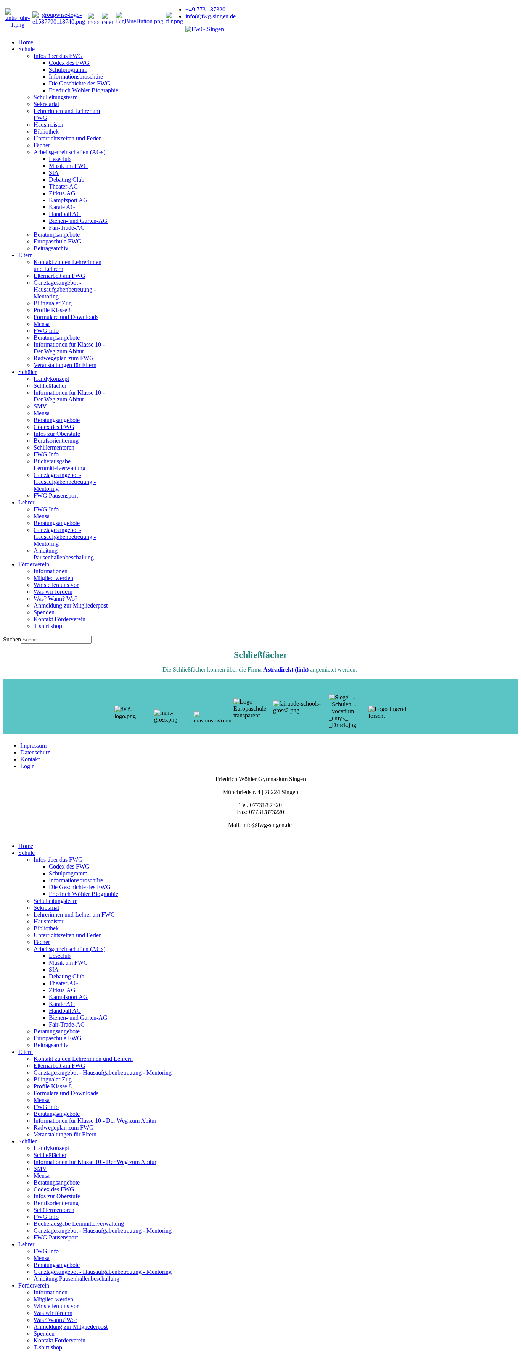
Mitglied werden (53, 578)
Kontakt (30, 759)
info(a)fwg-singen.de (210, 16)
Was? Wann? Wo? (55, 598)
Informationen (51, 571)
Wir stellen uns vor (56, 585)
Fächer (42, 145)
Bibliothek (46, 131)
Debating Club (66, 179)
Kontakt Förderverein (59, 619)
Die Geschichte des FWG (80, 83)
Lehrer (26, 502)
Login (27, 766)
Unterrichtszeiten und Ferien (68, 138)
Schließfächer (50, 385)
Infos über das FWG (58, 56)
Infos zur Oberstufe (57, 433)
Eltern (25, 255)
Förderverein (33, 564)
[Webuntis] (17, 24)
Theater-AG (63, 186)
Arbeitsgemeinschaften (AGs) (69, 152)
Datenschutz (35, 752)
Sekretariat (46, 104)
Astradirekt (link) (286, 669)
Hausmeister (48, 124)
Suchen (12, 639)
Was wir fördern (53, 591)
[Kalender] (107, 18)
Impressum (33, 745)
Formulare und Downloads (66, 317)
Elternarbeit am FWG (59, 275)
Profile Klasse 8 (53, 310)
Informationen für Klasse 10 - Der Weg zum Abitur (69, 348)
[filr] (174, 21)
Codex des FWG (69, 63)
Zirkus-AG (62, 193)
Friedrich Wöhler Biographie (83, 90)
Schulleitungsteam (55, 97)
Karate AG (62, 207)
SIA (54, 172)
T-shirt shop (48, 626)
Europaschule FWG (58, 241)
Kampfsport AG (68, 200)
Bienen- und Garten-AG (78, 221)
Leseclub (60, 159)
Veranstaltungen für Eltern (65, 365)
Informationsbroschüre (76, 76)
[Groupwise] (58, 21)
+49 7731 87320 (205, 9)
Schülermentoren (54, 447)
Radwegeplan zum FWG (64, 358)
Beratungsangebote (57, 234)
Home (25, 42)
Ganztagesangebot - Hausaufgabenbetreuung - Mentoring (65, 289)
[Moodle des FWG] (93, 18)
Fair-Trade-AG (67, 227)
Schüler (27, 372)
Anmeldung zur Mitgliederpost (71, 605)
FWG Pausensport (56, 495)
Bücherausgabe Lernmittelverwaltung (59, 464)
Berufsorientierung (56, 440)
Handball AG (65, 214)
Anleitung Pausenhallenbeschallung (64, 554)
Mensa (42, 324)
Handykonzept (51, 379)
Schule (26, 49)
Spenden (44, 612)
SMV (40, 406)
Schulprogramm (68, 69)
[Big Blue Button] (139, 21)
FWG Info (46, 330)
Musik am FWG (68, 166)
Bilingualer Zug (53, 303)
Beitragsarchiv (51, 248)
